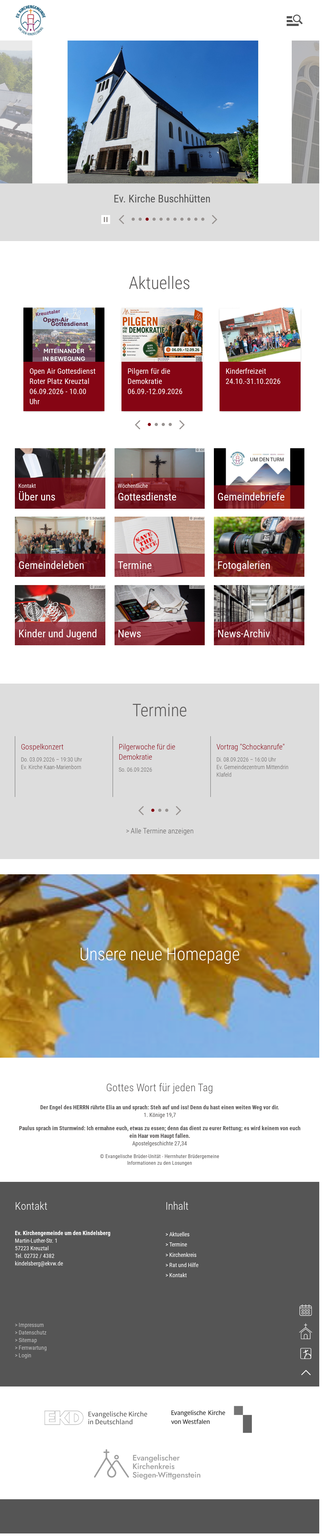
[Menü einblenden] (293, 20)
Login (25, 1355)
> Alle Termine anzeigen (160, 831)
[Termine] (306, 1309)
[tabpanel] (162, 127)
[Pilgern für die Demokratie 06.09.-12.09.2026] (162, 335)
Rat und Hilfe (183, 1265)
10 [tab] (195, 219)
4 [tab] (154, 219)
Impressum (31, 1325)
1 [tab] (133, 219)
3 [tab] (147, 219)
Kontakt (178, 1275)
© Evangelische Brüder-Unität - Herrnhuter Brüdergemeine (159, 1156)
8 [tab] (182, 219)
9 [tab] (188, 219)
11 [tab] (202, 219)
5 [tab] (161, 219)
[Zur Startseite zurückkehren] (31, 8)
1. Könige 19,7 (160, 1115)
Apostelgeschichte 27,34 (159, 1143)
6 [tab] (168, 219)
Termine (178, 1244)
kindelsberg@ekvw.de (39, 1263)
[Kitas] (306, 1353)
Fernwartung (33, 1347)
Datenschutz (33, 1332)
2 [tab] (140, 219)
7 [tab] (175, 219)
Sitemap (28, 1340)
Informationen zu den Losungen (159, 1163)
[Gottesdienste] (306, 1331)
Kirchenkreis (182, 1255)
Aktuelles (179, 1234)
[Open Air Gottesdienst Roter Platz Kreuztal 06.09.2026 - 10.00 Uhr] (63, 335)
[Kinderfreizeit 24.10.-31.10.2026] (260, 335)
